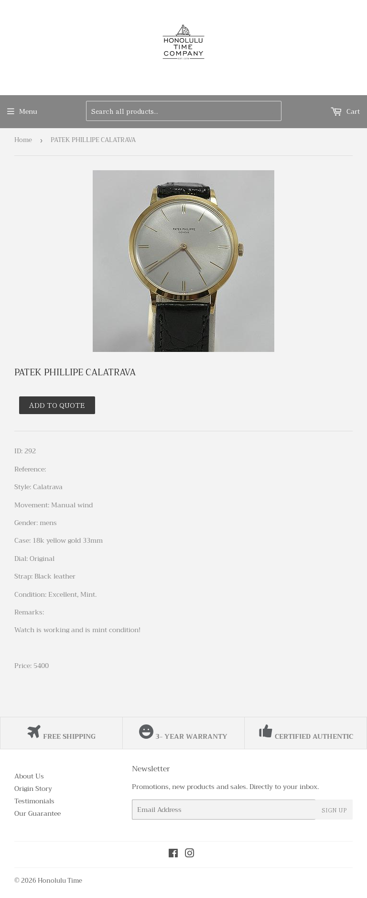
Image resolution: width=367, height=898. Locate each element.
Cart (352, 111)
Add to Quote (57, 405)
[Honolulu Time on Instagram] (189, 854)
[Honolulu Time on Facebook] (173, 854)
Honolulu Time (60, 880)
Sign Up (334, 810)
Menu (28, 111)
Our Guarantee (37, 813)
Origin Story (33, 788)
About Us (29, 776)
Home (23, 139)
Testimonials (34, 801)
